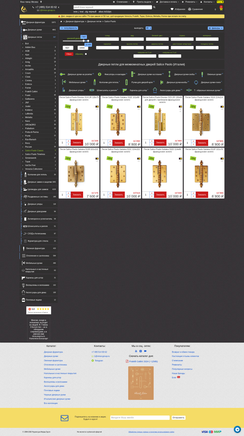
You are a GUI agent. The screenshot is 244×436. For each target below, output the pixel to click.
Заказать (77, 142)
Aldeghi (28, 58)
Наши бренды (178, 373)
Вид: (132, 35)
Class (27, 77)
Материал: (207, 35)
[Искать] (154, 7)
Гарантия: (107, 44)
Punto (27, 136)
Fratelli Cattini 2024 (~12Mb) (143, 361)
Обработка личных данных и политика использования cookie (151, 432)
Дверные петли (35, 37)
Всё (27, 43)
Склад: (107, 35)
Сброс (69, 54)
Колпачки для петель (37, 174)
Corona (28, 80)
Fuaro (27, 95)
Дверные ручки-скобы (184, 74)
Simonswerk (30, 158)
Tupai (27, 162)
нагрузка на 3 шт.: (170, 52)
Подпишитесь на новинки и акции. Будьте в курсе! (90, 418)
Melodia (28, 117)
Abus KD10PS (105, 11)
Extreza (28, 84)
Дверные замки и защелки (40, 182)
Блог (174, 377)
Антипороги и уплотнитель (40, 219)
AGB (27, 51)
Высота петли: (132, 44)
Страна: (182, 35)
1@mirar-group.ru (47, 10)
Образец (79, 54)
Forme (28, 88)
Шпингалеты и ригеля (38, 226)
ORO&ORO (30, 125)
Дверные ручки (35, 30)
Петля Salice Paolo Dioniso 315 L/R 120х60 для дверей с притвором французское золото (162, 99)
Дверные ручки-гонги (211, 82)
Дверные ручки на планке (150, 74)
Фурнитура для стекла (38, 241)
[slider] (84, 41)
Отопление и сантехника (37, 256)
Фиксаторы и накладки (115, 74)
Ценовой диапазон (75, 38)
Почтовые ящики (34, 300)
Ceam (27, 73)
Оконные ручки (214, 74)
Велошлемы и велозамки (37, 285)
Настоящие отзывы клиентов (185, 356)
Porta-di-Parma (32, 132)
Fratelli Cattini (31, 91)
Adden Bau (30, 47)
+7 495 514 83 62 (99, 352)
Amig (27, 62)
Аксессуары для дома (36, 292)
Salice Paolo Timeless (35, 154)
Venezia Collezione (33, 169)
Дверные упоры (35, 204)
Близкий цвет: (157, 35)
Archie (28, 66)
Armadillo (29, 69)
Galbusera (29, 99)
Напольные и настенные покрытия (36, 270)
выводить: (139, 28)
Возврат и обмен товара (183, 352)
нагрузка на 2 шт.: (145, 52)
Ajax (27, 55)
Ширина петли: (157, 44)
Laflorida (29, 114)
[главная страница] (61, 21)
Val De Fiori (30, 165)
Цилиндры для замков (38, 189)
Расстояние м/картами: (182, 44)
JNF (27, 102)
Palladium (29, 128)
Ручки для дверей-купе (142, 82)
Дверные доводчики (37, 211)
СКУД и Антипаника (37, 233)
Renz (27, 143)
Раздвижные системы (38, 197)
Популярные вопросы (182, 369)
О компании (177, 360)
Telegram (99, 361)
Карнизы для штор (34, 278)
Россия (28, 147)
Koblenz (29, 110)
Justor (27, 106)
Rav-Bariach (30, 139)
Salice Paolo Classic (34, 150)
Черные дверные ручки (55, 395)
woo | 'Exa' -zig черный (84, 11)
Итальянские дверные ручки (57, 399)
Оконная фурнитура (35, 248)
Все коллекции (51, 403)
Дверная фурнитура (35, 22)
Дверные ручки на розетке (80, 74)
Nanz (27, 121)
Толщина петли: (207, 44)
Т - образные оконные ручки (207, 90)
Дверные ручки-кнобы (177, 82)
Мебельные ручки (34, 263)
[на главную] (24, 9)
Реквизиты (177, 365)
